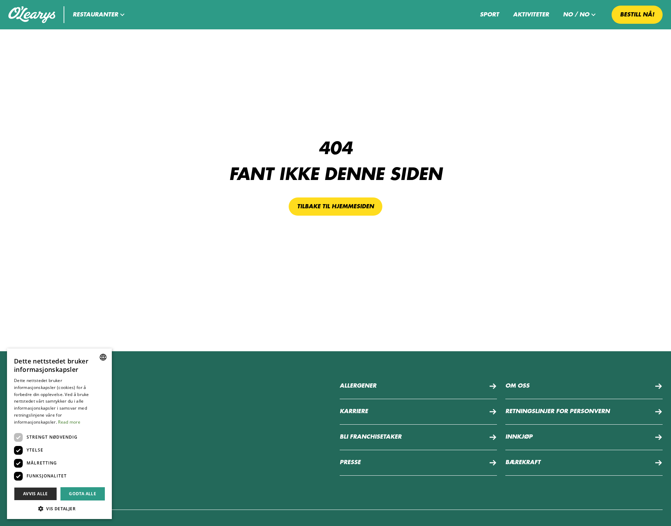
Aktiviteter (531, 14)
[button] (100, 14)
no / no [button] (576, 14)
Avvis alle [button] (35, 494)
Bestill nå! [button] (637, 14)
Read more (69, 422)
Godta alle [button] (82, 494)
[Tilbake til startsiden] (31, 14)
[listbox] (103, 357)
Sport (489, 14)
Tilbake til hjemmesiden (335, 206)
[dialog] (59, 433)
